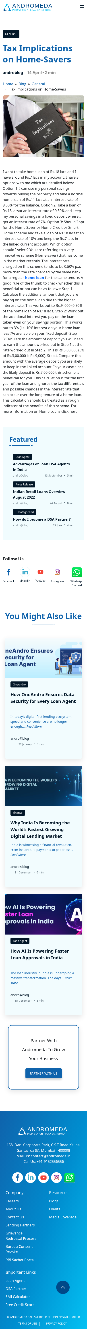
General (11, 34)
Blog (22, 83)
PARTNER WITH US (43, 1073)
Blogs (53, 1201)
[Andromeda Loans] (28, 7)
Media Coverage (63, 1217)
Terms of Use (27, 1323)
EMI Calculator (18, 1296)
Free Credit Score (20, 1304)
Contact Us (15, 1217)
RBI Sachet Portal (20, 1259)
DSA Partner (16, 1288)
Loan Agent (15, 1280)
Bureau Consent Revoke (19, 1249)
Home (8, 83)
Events (54, 1209)
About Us (13, 1209)
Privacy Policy (56, 1323)
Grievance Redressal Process (21, 1236)
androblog (13, 72)
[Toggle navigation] (82, 7)
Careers (12, 1201)
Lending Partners (20, 1225)
